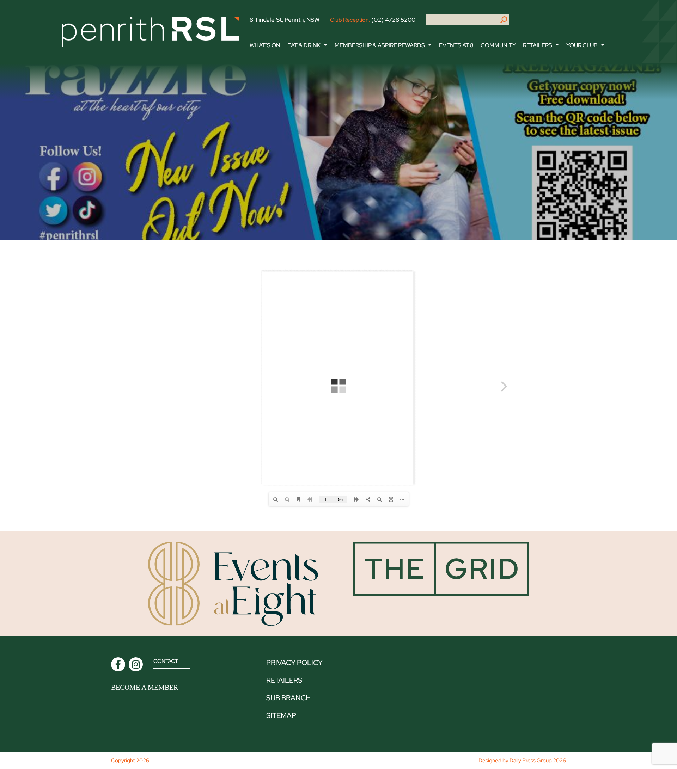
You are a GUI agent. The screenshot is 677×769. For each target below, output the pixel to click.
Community (498, 45)
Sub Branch (288, 697)
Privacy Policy (294, 662)
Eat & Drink (304, 45)
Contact (165, 661)
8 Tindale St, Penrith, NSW (284, 20)
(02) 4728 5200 (393, 20)
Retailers (537, 45)
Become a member (144, 687)
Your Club (582, 45)
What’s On (265, 45)
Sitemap (281, 715)
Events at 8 (456, 45)
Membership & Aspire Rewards (380, 45)
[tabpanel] (338, 151)
